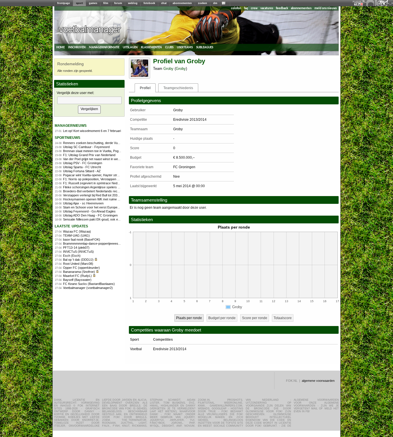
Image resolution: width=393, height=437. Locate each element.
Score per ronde (254, 318)
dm (215, 3)
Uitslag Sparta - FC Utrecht (82, 167)
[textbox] (89, 100)
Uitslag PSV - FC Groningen (82, 163)
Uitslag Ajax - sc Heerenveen (83, 203)
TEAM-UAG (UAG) (76, 235)
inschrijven (76, 47)
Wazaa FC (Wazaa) (77, 231)
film (105, 3)
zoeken (202, 3)
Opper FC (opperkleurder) (81, 267)
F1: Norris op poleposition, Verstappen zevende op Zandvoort (106, 179)
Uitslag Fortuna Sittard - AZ (82, 171)
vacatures (266, 8)
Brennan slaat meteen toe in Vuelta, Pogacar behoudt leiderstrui (107, 151)
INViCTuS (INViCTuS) (78, 251)
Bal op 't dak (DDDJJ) (78, 259)
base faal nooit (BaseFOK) (81, 239)
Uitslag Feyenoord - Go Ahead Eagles (89, 211)
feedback (282, 8)
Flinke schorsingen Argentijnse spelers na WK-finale (99, 187)
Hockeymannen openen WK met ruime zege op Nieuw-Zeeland (107, 199)
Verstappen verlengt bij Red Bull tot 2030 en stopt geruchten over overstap (115, 195)
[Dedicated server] (359, 4)
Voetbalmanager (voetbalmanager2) (88, 288)
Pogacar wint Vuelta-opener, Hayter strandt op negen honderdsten (109, 175)
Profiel (145, 88)
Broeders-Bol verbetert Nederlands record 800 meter (100, 191)
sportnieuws (67, 137)
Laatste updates (71, 226)
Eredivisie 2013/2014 (169, 349)
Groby (168, 68)
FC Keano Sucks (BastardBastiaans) (89, 283)
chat (164, 3)
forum (118, 3)
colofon (236, 8)
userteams (185, 47)
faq (246, 8)
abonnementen (182, 3)
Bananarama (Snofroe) (79, 271)
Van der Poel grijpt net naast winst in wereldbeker (97, 159)
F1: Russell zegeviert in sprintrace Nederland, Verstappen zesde (108, 183)
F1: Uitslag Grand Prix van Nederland (89, 155)
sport (79, 3)
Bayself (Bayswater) (77, 279)
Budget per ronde (222, 318)
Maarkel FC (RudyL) (77, 275)
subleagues (204, 47)
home (60, 47)
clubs (169, 47)
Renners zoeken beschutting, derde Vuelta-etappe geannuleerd (107, 143)
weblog (133, 3)
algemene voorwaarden (318, 380)
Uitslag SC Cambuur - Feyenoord (86, 147)
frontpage (63, 3)
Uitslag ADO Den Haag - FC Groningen (90, 215)
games (93, 3)
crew (254, 8)
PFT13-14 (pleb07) (76, 247)
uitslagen (130, 47)
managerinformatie (104, 47)
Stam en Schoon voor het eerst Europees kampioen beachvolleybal (110, 207)
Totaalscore (283, 318)
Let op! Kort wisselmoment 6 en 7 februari (92, 131)
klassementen (151, 47)
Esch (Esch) (72, 255)
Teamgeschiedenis (178, 88)
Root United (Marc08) (78, 263)
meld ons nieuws (325, 8)
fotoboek (149, 3)
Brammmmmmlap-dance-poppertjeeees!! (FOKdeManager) (104, 243)
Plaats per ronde (189, 318)
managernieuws (71, 125)
